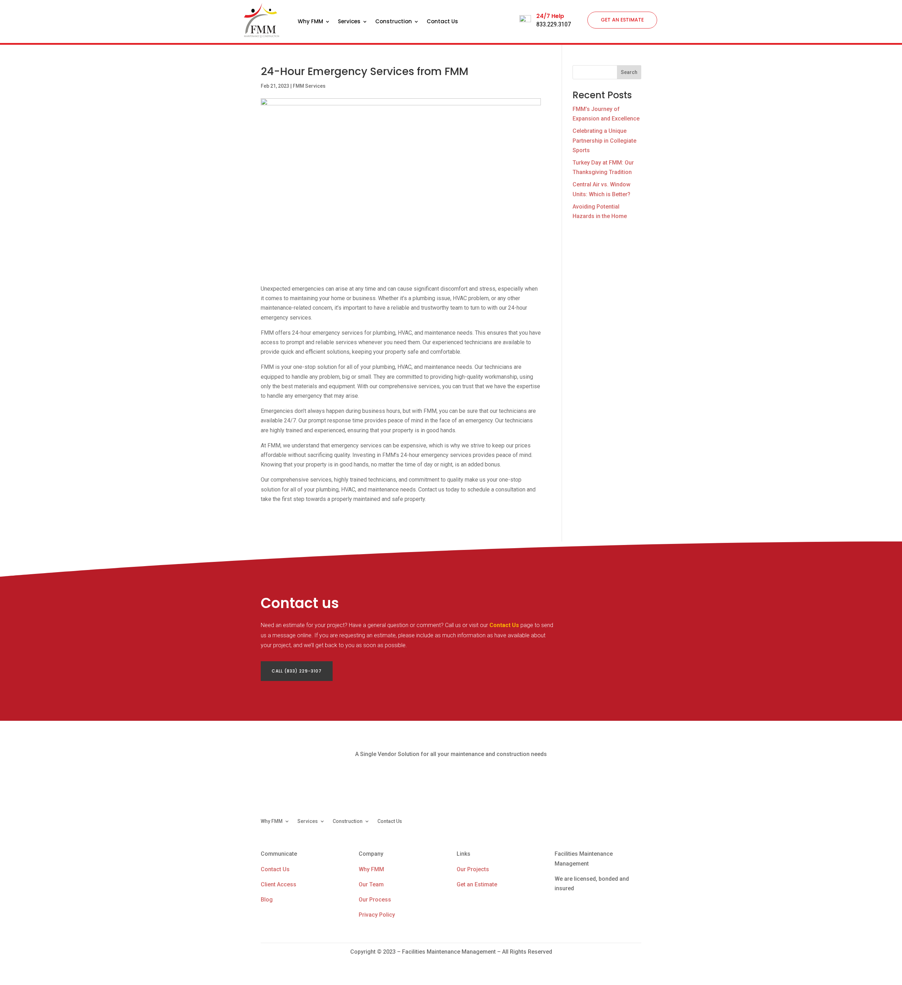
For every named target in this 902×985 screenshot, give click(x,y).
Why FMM (310, 22)
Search (629, 72)
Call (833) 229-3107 (297, 671)
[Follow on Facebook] (607, 821)
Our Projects (473, 869)
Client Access (278, 884)
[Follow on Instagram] (635, 821)
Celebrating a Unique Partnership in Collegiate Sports (604, 140)
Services (349, 22)
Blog (267, 899)
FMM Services (309, 86)
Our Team (371, 884)
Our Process (375, 899)
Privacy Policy (377, 914)
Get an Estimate (477, 884)
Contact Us (442, 22)
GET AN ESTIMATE (622, 19)
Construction (393, 22)
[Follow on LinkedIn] (621, 821)
